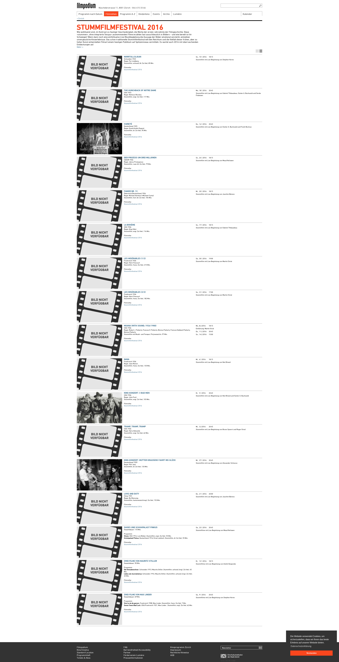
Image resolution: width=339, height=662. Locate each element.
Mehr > (80, 47)
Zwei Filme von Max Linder (138, 594)
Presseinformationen (133, 658)
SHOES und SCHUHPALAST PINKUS (140, 527)
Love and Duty (131, 493)
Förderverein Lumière (134, 655)
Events (156, 14)
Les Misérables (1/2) (135, 258)
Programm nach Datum (90, 14)
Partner (127, 652)
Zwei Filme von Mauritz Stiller (140, 561)
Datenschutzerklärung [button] (301, 646)
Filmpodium (82, 647)
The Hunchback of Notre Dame (140, 90)
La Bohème (129, 225)
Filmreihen (111, 14)
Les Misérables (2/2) (135, 292)
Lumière (177, 14)
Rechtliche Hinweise (179, 652)
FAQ (125, 647)
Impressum (175, 650)
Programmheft (83, 655)
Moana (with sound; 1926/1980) (140, 325)
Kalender (247, 14)
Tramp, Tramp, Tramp (135, 426)
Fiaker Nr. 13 (130, 191)
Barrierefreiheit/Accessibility (137, 650)
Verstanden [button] (311, 653)
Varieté (128, 124)
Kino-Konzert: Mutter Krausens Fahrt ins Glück (150, 460)
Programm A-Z (127, 14)
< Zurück (80, 18)
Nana (126, 359)
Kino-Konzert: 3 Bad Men (137, 393)
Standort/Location (85, 652)
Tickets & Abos (83, 658)
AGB (172, 655)
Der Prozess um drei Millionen (140, 157)
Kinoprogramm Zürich (180, 647)
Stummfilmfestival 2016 (133, 69)
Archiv (166, 14)
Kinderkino (144, 14)
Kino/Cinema (83, 650)
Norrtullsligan (132, 56)
